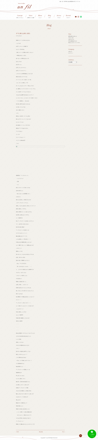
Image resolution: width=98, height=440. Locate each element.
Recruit (68, 16)
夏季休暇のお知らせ (72, 36)
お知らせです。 (71, 39)
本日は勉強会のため (72, 41)
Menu (40, 16)
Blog (49, 16)
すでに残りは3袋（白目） (23, 33)
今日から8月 (71, 37)
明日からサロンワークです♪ (74, 42)
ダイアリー (70, 53)
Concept (19, 16)
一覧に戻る (41, 431)
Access (59, 16)
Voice (30, 16)
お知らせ (70, 51)
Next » (63, 431)
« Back (17, 431)
